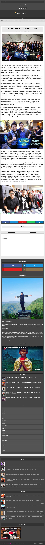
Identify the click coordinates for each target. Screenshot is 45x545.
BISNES (3, 418)
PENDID (3, 438)
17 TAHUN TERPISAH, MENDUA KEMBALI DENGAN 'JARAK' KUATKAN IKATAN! (23, 387)
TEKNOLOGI (4, 447)
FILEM (3, 423)
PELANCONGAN (5, 435)
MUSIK (3, 433)
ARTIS (3, 413)
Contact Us (40, 543)
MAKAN (3, 430)
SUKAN (3, 445)
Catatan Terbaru (11, 232)
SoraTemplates (10, 543)
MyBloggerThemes (24, 543)
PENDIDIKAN (4, 440)
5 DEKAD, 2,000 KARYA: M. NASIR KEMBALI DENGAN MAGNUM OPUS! (21, 377)
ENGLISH (4, 420)
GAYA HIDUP (4, 425)
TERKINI (3, 450)
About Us (35, 543)
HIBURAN (4, 428)
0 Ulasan (42, 503)
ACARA (3, 410)
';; (2, 408)
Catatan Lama (33, 232)
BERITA (3, 415)
